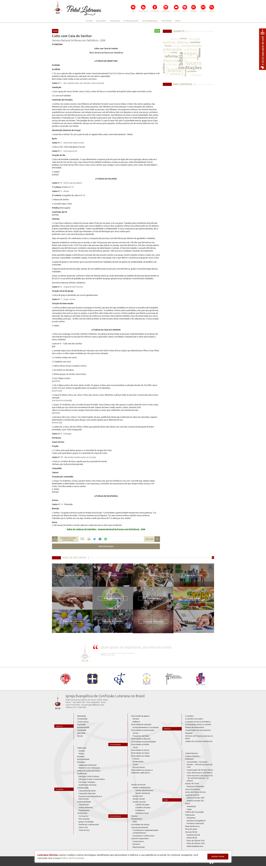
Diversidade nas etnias (140, 753)
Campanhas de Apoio (87, 791)
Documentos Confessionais (143, 836)
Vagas (189, 809)
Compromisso (83, 722)
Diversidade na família (140, 744)
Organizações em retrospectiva (198, 730)
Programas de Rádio (141, 736)
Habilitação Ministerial (87, 765)
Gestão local (138, 796)
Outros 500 (83, 827)
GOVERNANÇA (150, 21)
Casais (135, 747)
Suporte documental (139, 827)
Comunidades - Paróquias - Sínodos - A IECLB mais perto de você (200, 764)
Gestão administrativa (144, 790)
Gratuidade (81, 730)
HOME (89, 21)
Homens (136, 719)
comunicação (191, 46)
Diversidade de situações (141, 724)
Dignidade (81, 724)
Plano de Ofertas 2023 (196, 840)
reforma (171, 56)
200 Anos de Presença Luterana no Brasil (199, 737)
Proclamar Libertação (195, 823)
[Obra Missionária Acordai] (173, 678)
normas (167, 52)
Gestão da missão (138, 784)
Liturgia (82, 751)
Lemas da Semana (192, 789)
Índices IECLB (192, 838)
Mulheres (136, 722)
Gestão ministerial (142, 793)
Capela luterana (191, 753)
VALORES (101, 21)
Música (81, 753)
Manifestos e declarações (89, 824)
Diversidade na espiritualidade (143, 742)
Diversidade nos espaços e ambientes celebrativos (142, 771)
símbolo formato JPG (195, 801)
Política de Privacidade (194, 812)
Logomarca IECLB (192, 795)
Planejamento (84, 810)
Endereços (189, 759)
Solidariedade (83, 788)
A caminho (189, 716)
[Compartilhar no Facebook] (100, 539)
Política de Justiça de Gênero (88, 771)
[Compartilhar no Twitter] (94, 539)
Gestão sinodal (139, 799)
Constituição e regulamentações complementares (145, 831)
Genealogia (191, 806)
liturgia (194, 39)
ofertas (183, 38)
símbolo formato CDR (195, 798)
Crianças (136, 759)
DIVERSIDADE (131, 21)
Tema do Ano (84, 830)
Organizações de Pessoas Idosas (200, 770)
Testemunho (82, 813)
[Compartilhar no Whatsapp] (105, 539)
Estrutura (136, 844)
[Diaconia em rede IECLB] (200, 678)
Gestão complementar (142, 787)
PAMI (135, 822)
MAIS (178, 21)
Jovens (135, 764)
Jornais (135, 733)
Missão (80, 736)
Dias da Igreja (84, 819)
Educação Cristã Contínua (89, 776)
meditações (190, 67)
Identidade (81, 716)
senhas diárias (176, 42)
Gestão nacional (139, 802)
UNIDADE (114, 21)
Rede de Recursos (192, 826)
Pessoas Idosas (139, 767)
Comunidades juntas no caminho (198, 724)
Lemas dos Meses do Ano (195, 792)
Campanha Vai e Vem (87, 793)
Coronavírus (83, 816)
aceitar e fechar (218, 856)
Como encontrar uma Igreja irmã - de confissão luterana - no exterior (200, 778)
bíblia (181, 59)
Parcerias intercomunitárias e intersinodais (90, 797)
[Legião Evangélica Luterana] (146, 678)
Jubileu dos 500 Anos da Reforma (198, 741)
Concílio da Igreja (142, 804)
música (176, 45)
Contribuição (84, 804)
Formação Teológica (87, 782)
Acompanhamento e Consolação (146, 727)
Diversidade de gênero (140, 716)
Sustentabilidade (84, 802)
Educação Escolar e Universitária (92, 779)
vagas (190, 53)
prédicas (190, 49)
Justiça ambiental (86, 807)
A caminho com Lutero (194, 719)
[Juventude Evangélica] (65, 678)
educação (172, 49)
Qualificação (82, 773)
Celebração (81, 748)
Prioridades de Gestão (140, 824)
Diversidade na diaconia (140, 739)
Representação (139, 847)
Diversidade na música (140, 750)
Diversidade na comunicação (142, 730)
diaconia (171, 60)
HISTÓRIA (166, 21)
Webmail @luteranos (195, 846)
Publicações (190, 815)
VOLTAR (149, 539)
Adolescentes (138, 761)
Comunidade (82, 719)
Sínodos (134, 816)
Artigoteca (191, 818)
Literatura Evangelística (196, 821)
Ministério (81, 762)
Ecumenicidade (83, 727)
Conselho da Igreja (142, 807)
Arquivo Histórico (192, 756)
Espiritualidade (83, 759)
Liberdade (81, 733)
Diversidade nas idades (140, 756)
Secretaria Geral (141, 813)
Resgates (189, 733)
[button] (106, 546)
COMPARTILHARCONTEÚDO (68, 539)
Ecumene (80, 756)
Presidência (140, 810)
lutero (174, 38)
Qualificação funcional (87, 785)
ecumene (195, 42)
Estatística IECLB (193, 835)
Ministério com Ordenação (89, 768)
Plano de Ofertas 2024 (196, 843)
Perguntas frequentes (195, 786)
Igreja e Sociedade (86, 822)
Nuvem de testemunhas (194, 727)
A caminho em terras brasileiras (198, 722)
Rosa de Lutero (191, 829)
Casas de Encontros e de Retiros (200, 773)
